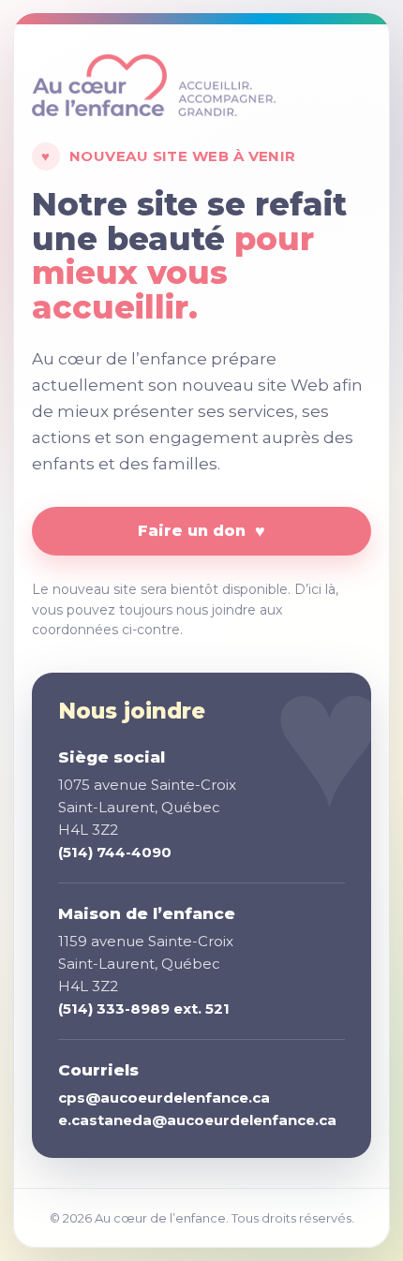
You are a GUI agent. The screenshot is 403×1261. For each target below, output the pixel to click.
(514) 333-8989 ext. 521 (144, 1008)
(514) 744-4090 (115, 852)
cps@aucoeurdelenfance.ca (164, 1097)
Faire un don (201, 531)
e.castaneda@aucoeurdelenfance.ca (197, 1120)
